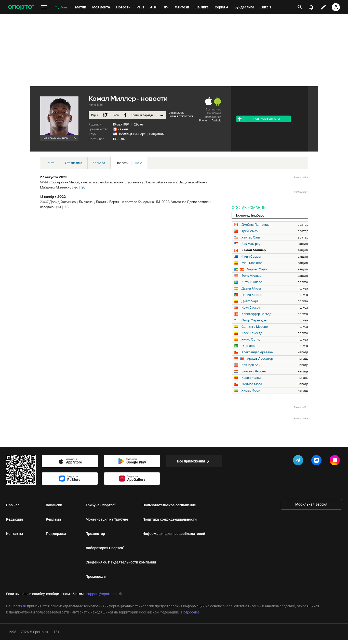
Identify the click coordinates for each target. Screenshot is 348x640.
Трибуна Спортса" (101, 505)
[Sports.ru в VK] (317, 461)
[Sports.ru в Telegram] (299, 461)
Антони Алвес (252, 282)
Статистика (73, 163)
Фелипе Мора (252, 384)
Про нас (12, 505)
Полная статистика (181, 116)
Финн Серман (252, 257)
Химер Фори (251, 390)
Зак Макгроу (251, 244)
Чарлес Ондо (257, 269)
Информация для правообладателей (173, 534)
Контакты (14, 534)
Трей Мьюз (250, 231)
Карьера (99, 163)
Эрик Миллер (251, 276)
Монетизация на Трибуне (107, 519)
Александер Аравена (257, 352)
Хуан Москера (252, 263)
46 (66, 207)
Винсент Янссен (254, 371)
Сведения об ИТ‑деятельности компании (121, 562)
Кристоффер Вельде (256, 314)
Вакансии (54, 505)
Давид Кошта (251, 295)
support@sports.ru (101, 594)
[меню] (44, 7)
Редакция (14, 519)
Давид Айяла (251, 288)
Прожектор (95, 534)
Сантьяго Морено (255, 327)
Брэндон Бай (251, 365)
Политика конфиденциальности (169, 519)
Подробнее (190, 612)
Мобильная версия (311, 504)
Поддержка (56, 534)
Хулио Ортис (251, 339)
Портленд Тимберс (132, 134)
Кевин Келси (251, 378)
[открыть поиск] (300, 7)
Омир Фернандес (255, 320)
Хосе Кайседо (252, 333)
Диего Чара (250, 301)
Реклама (53, 519)
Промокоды (96, 576)
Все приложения (191, 461)
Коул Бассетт (252, 308)
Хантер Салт (251, 237)
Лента (50, 163)
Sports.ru (18, 606)
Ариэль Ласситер (260, 359)
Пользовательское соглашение (169, 505)
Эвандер (248, 346)
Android (216, 120)
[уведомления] (311, 7)
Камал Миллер (254, 250)
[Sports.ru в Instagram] (336, 461)
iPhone (203, 120)
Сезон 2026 (176, 113)
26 (83, 187)
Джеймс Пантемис (256, 225)
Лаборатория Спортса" (105, 548)
